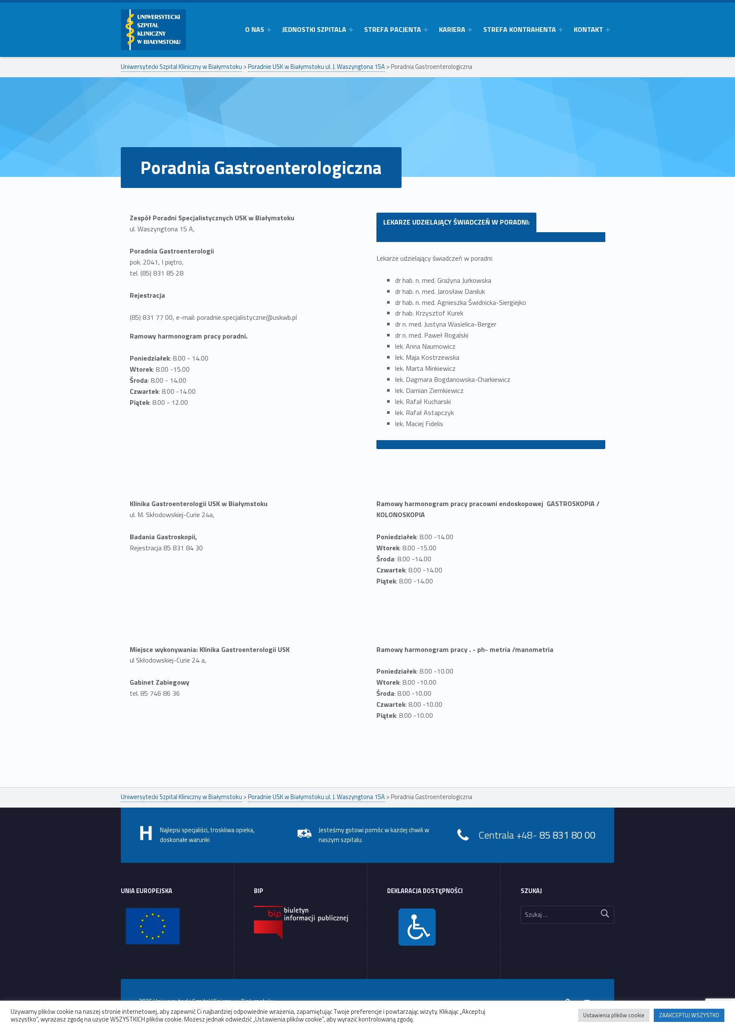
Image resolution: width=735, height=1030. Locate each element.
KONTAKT (588, 29)
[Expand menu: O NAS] (269, 30)
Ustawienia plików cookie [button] (613, 1015)
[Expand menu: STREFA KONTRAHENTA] (560, 30)
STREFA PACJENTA (392, 29)
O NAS (254, 29)
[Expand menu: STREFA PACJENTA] (426, 30)
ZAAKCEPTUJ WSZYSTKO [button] (689, 1015)
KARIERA (452, 29)
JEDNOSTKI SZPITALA (314, 29)
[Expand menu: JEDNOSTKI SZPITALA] (351, 30)
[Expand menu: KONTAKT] (608, 30)
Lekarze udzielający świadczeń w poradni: (456, 222)
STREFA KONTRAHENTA (519, 29)
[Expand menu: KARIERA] (470, 30)
